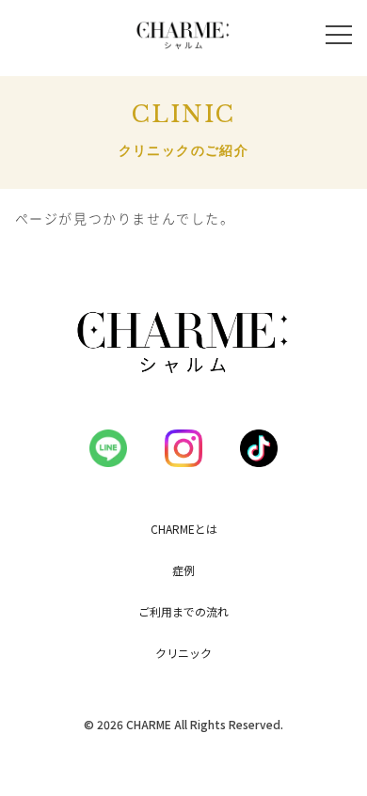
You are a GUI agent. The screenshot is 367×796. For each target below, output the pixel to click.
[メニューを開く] (338, 34)
